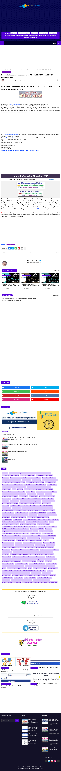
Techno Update (26, 573)
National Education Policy (44, 524)
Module (52, 521)
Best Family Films (27, 480)
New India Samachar (10, 70)
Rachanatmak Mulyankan (20, 552)
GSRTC (20, 505)
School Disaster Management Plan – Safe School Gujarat (15, 670)
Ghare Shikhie (51, 501)
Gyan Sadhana (49, 508)
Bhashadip (55, 480)
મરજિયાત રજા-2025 (44, 33)
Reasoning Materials (48, 552)
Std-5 (20, 568)
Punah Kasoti (48, 549)
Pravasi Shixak (6, 549)
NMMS (36, 531)
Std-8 (36, 568)
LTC (25, 519)
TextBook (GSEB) (6, 575)
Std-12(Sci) (52, 566)
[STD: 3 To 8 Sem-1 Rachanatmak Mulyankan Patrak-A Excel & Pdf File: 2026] (5, 460)
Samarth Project (39, 554)
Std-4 (15, 568)
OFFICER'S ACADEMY (7, 533)
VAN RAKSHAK (48, 577)
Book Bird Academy (21, 487)
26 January (13, 473)
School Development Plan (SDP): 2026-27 (48, 667)
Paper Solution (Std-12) (21, 538)
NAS (35, 524)
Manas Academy (32, 519)
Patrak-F (5, 545)
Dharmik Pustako (32, 494)
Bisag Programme (16, 482)
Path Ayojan (19, 542)
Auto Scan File (24, 477)
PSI (42, 549)
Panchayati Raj (42, 535)
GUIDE (26, 505)
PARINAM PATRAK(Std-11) (23, 540)
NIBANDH (41, 528)
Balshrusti (38, 477)
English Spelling (26, 498)
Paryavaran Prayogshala (8, 542)
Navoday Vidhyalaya (7, 526)
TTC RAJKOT (37, 575)
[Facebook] (9, 248)
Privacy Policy (34, 766)
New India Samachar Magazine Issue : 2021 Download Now (20, 150)
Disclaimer (41, 766)
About (22, 766)
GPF (44, 503)
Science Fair (44, 559)
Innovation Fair (34, 512)
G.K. (28, 501)
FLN (12, 501)
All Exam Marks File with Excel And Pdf (11, 686)
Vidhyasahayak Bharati (27, 580)
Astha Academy (14, 477)
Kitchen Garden (32, 517)
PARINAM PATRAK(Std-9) (36, 540)
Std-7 (31, 568)
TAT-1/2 (50, 570)
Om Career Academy (7, 535)
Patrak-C (39, 542)
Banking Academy (7, 480)
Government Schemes (35, 503)
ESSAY (44, 498)
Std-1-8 (54, 563)
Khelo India (15, 517)
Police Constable (6, 547)
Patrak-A (26, 542)
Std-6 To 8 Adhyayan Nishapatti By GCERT (17, 451)
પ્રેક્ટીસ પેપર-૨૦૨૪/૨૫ (29, 37)
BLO (24, 482)
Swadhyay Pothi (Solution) (29, 570)
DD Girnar (23, 494)
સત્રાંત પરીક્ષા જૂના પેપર (10, 35)
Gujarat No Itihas (34, 505)
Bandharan (52, 477)
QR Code (56, 549)
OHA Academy (18, 533)
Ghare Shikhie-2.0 (7, 503)
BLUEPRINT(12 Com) (41, 484)
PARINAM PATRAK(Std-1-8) (9, 540)
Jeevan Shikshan (24, 515)
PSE (38, 549)
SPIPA (12, 563)
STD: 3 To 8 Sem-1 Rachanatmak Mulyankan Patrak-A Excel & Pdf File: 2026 (25, 458)
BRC (29, 487)
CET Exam (20, 489)
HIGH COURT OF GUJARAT (34, 510)
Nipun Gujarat (15, 531)
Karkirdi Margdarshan (51, 515)
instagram (16, 399)
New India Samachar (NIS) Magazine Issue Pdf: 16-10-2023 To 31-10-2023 (10, 285)
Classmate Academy (48, 489)
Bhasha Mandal (47, 480)
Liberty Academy (18, 519)
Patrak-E (53, 542)
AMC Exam (24, 475)
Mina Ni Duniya (12, 521)
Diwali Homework (7, 496)
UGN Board (45, 575)
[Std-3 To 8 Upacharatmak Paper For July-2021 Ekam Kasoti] (5, 439)
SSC (31, 563)
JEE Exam (16, 515)
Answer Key (49, 475)
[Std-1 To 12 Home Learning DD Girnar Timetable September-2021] (5, 446)
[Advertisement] (30, 20)
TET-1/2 (38, 573)
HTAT (4, 512)
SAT (25, 556)
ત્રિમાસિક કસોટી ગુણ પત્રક (21, 35)
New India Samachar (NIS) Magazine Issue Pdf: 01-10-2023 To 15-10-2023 (30, 285)
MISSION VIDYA (21, 521)
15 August (5, 473)
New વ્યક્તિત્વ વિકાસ (51, 35)
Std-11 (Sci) (11, 566)
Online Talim (26, 535)
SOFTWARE (5, 563)
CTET (33, 491)
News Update (25, 528)
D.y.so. (54, 491)
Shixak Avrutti (6, 561)
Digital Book (41, 494)
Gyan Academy (40, 508)
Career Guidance (7, 489)
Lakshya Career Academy (43, 517)
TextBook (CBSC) (47, 573)
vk (46, 395)
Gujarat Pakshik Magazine (46, 505)
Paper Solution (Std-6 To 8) (48, 538)
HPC (53, 510)
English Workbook (36, 498)
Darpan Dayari (15, 494)
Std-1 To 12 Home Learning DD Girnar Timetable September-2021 (23, 444)
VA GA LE (40, 577)
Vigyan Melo (37, 580)
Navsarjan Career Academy (31, 526)
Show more (56, 270)
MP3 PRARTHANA (14, 524)
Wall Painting (18, 582)
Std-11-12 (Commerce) (31, 566)
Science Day (36, 559)
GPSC (49, 503)
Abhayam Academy (22, 473)
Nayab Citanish (43, 526)
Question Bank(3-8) (7, 552)
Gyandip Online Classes (8, 510)
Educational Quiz (24, 496)
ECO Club (16, 496)
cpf (15, 491)
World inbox (44, 582)
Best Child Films (17, 480)
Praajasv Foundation (17, 547)
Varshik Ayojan (6, 580)
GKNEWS (16, 503)
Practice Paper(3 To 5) (29, 547)
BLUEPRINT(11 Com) (7, 484)
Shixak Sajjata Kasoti (16, 561)
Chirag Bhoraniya (37, 489)
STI (45, 568)
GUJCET (25, 508)
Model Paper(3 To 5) (32, 521)
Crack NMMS (22, 491)
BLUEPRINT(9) (6, 487)
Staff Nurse (42, 563)
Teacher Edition (6, 573)
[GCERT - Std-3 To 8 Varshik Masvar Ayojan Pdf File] (30, 420)
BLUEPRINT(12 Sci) (52, 484)
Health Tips (18, 510)
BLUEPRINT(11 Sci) (19, 484)
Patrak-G (12, 545)
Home (2, 70)
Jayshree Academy (7, 515)
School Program (27, 559)
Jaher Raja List (43, 512)
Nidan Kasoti (49, 528)
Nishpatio (23, 531)
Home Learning (46, 510)
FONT (17, 501)
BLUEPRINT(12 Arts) (30, 484)
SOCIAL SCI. (49, 561)
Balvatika (45, 477)
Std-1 (49, 563)
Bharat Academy (37, 480)
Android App (31, 475)
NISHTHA (30, 531)
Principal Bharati (24, 549)
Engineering (51, 496)
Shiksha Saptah (53, 559)
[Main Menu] (2, 43)
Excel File (51, 498)
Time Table (16, 575)
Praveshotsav (15, 549)
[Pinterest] (19, 248)
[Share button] (25, 248)
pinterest (17, 395)
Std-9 (41, 568)
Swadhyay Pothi (18, 570)
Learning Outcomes (7, 519)
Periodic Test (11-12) (29, 545)
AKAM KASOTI (6, 475)
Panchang (34, 535)
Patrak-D (46, 542)
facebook (17, 387)
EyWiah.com (6, 501)
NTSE (42, 531)
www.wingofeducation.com (37, 209)
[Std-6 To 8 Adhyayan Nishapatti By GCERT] (5, 453)
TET (33, 573)
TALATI (39, 570)
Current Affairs (41, 491)
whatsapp (16, 391)
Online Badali (18, 535)
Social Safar (41, 561)
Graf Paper (14, 505)
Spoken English (20, 563)
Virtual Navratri (46, 580)
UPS (16, 577)
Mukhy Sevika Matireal (26, 524)
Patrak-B (33, 542)
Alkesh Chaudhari (33, 261)
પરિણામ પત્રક (14, 33)
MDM (4, 521)
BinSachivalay (6, 482)
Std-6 (25, 568)
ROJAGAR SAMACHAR (28, 554)
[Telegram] (58, 761)
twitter (46, 387)
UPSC (21, 577)
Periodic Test (19, 545)
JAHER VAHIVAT (52, 512)
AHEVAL (49, 473)
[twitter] (49, 761)
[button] (59, 43)
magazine (16, 134)
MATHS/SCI (55, 519)
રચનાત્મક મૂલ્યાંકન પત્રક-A (23, 33)
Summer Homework (7, 570)
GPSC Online (6, 505)
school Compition (51, 556)
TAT (45, 570)
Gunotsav (32, 508)
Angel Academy (40, 475)
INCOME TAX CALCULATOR (22, 512)
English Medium (17, 498)
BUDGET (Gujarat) (37, 487)
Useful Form (32, 577)
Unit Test (53, 575)
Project (32, 549)
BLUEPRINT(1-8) (31, 482)
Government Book (24, 503)
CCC (14, 489)
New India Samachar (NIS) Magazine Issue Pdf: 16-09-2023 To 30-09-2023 (50, 285)
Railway (29, 552)
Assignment (5, 477)
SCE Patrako (31, 556)
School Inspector (6, 559)
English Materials (7, 498)
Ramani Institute (37, 552)
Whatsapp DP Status (28, 582)
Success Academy (53, 568)
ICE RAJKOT (11, 512)
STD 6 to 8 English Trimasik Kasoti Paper (47, 683)
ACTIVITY (42, 473)
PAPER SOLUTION (52, 535)
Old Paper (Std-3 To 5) (36, 533)
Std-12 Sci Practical (43, 566)
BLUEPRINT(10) (40, 482)
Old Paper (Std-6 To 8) (48, 533)
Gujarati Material (7, 508)
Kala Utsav (42, 515)
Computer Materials (7, 491)
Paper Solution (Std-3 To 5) (34, 538)
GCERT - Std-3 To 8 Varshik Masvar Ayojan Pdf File (13, 433)
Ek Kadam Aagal (34, 496)
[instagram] (55, 761)
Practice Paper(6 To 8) (41, 547)
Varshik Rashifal (16, 580)
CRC (28, 491)
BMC (13, 487)
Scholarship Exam (40, 556)
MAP (40, 519)
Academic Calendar (33, 473)
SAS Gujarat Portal (17, 556)
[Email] (22, 248)
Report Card (5, 554)
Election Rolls (43, 496)
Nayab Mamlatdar (53, 526)
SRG (27, 563)
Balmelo (31, 477)
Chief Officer (28, 489)
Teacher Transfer (16, 573)
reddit (46, 391)
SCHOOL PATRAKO (17, 559)
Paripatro (46, 540)
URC (26, 577)
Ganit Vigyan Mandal (36, 501)
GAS (44, 501)
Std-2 (4, 568)
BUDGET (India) (47, 487)
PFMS (49, 545)
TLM (22, 575)
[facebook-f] (46, 761)
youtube (46, 399)
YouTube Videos (53, 582)
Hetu (25, 510)
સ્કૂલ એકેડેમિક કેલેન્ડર (33, 35)
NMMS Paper (43, 35)
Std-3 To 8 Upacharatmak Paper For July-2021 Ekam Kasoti (21, 437)
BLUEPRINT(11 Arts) (51, 482)
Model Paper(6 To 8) (43, 521)
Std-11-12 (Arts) (20, 566)
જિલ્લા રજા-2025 (52, 33)
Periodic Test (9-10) (41, 545)
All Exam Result (15, 475)
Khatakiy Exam (6, 517)
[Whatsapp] (16, 248)
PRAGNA (51, 547)
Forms (23, 501)
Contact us (27, 766)
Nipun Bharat (6, 531)
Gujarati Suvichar (17, 508)
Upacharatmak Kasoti (7, 577)
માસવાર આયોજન (34, 33)
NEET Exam (5, 528)
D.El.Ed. (48, 491)
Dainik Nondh (6, 494)
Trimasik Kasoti (29, 575)
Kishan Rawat (23, 517)
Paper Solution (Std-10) (8, 538)
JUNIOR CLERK (34, 515)
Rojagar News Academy (16, 554)
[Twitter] (12, 248)
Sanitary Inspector (50, 554)
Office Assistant (49, 531)
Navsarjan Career (18, 526)
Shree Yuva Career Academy (30, 561)
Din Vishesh (49, 494)
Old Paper (26, 533)
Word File (37, 582)
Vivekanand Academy (7, 582)
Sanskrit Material (7, 556)
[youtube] (52, 761)
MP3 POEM (5, 524)
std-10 (4, 566)
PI (53, 545)
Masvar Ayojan (47, 519)
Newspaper (34, 528)
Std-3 (10, 568)
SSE (36, 563)
